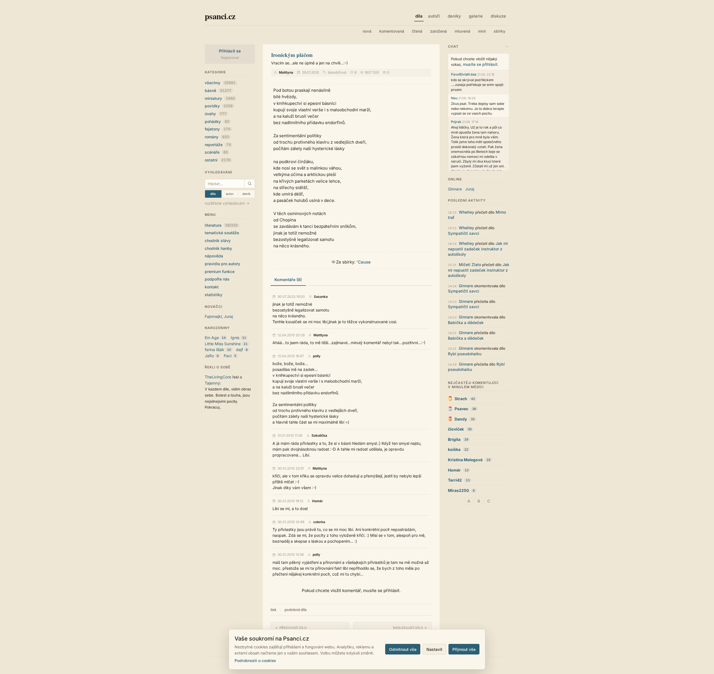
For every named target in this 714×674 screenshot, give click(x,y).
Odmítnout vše (402, 649)
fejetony (217, 129)
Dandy (461, 419)
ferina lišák (214, 349)
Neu (454, 98)
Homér (317, 501)
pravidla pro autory (222, 263)
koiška (454, 449)
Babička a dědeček (466, 322)
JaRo (209, 355)
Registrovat (230, 57)
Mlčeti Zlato (470, 264)
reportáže (218, 144)
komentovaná (391, 31)
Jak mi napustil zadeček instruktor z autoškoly (478, 249)
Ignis (235, 337)
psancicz (220, 16)
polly (316, 356)
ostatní (217, 160)
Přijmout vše (464, 649)
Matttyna (286, 72)
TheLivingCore (218, 377)
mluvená (462, 31)
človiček (456, 429)
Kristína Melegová (465, 459)
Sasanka (321, 296)
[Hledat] (249, 183)
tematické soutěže (222, 232)
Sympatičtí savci (463, 233)
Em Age (212, 337)
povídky (219, 105)
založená (438, 31)
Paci (227, 355)
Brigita (454, 439)
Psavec (461, 408)
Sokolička (319, 435)
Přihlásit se (230, 51)
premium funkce (220, 271)
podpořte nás (217, 279)
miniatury (220, 98)
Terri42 (455, 480)
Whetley (466, 212)
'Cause (363, 262)
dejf (239, 349)
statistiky (213, 294)
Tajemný (212, 383)
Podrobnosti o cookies (255, 660)
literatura (221, 225)
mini (482, 31)
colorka (319, 522)
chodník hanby (218, 248)
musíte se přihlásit (480, 64)
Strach (461, 398)
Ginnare (455, 189)
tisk (273, 609)
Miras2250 (458, 490)
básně (218, 90)
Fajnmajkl (213, 316)
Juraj (228, 316)
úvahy (215, 113)
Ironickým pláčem (292, 55)
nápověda (214, 255)
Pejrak (456, 122)
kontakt (212, 286)
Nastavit (434, 649)
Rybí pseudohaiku (464, 353)
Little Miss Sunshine (223, 343)
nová (367, 31)
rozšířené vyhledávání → (227, 203)
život (342, 72)
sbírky (499, 31)
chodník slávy (218, 240)
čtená (417, 31)
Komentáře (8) (288, 279)
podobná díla (295, 609)
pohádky (217, 121)
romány (217, 136)
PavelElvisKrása (463, 74)
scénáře (216, 152)
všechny (220, 82)
